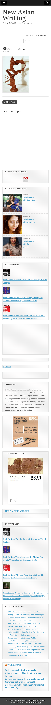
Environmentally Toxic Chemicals (20, 670)
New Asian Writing (18, 15)
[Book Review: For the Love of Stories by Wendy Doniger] (25, 273)
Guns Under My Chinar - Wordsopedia (23, 650)
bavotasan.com (36, 703)
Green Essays (14, 665)
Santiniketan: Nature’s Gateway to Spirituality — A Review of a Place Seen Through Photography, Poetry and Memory (25, 596)
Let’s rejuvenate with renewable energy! (24, 679)
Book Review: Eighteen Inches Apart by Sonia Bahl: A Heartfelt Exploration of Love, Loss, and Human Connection (26, 617)
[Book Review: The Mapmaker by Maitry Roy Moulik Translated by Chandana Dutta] (25, 291)
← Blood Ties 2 (9, 102)
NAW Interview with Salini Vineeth (28, 244)
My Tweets (7, 367)
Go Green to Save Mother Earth (20, 682)
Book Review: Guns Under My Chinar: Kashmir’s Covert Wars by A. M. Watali (26, 652)
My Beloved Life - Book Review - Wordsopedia (26, 632)
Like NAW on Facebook (17, 511)
